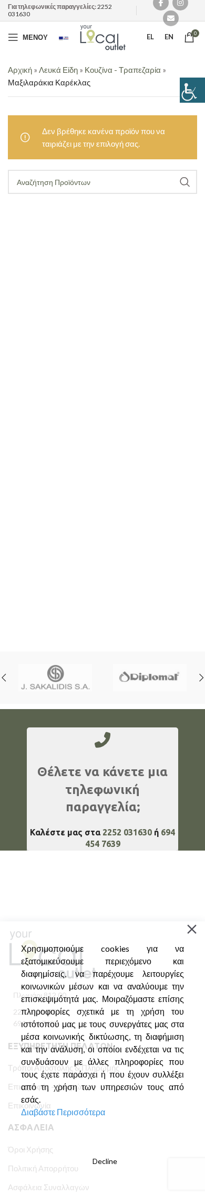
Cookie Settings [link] (102, 1183)
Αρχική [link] (20, 69)
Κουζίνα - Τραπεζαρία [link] (123, 69)
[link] (192, 90)
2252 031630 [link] (127, 832)
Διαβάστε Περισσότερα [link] (63, 1112)
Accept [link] (105, 1139)
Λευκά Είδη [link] (58, 69)
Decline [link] (105, 1161)
